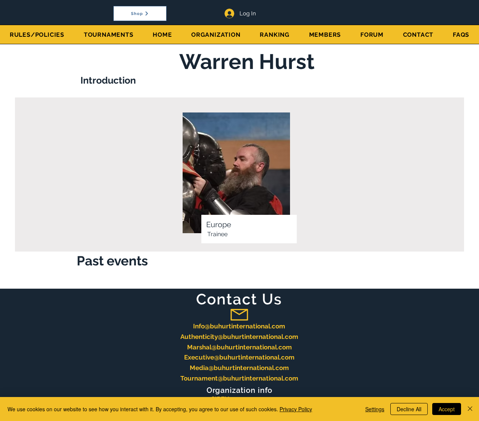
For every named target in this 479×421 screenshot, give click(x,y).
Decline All (409, 409)
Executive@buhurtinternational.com (239, 357)
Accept (447, 409)
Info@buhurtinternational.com (239, 326)
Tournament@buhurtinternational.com (239, 378)
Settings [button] (374, 409)
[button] (108, 34)
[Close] (470, 409)
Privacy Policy (296, 409)
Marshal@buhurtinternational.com (239, 347)
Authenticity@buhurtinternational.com (239, 336)
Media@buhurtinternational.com (239, 368)
